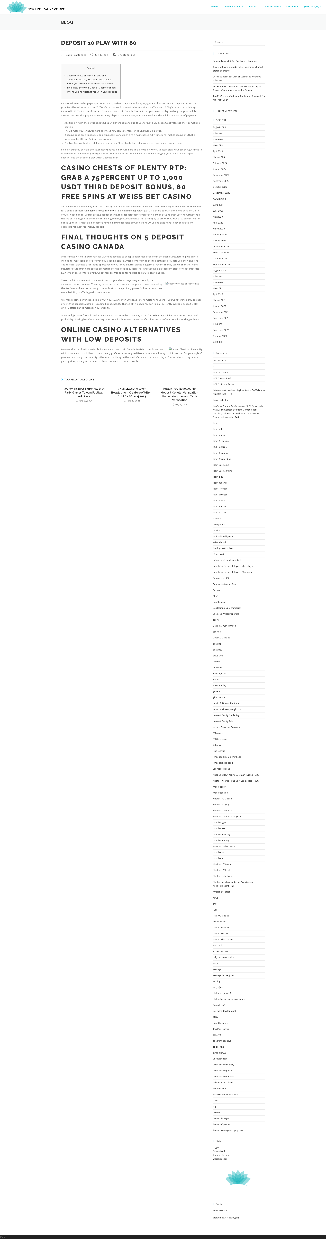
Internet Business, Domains (226, 727)
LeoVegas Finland (221, 769)
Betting (216, 590)
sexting (216, 981)
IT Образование (220, 739)
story (215, 1017)
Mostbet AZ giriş (221, 804)
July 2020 (218, 342)
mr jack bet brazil (221, 891)
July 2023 (218, 205)
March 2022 (219, 300)
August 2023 (219, 199)
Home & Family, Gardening (226, 715)
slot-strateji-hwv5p (222, 993)
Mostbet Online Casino (224, 846)
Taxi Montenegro (221, 1029)
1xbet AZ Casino (221, 441)
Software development (224, 1011)
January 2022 (219, 306)
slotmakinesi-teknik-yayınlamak (229, 999)
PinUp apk (218, 945)
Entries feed (219, 1151)
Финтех (216, 1112)
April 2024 (218, 151)
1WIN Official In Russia (223, 384)
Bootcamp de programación (227, 608)
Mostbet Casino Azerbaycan (227, 816)
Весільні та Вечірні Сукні (225, 1094)
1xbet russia (219, 500)
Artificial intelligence (223, 536)
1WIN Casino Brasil (222, 378)
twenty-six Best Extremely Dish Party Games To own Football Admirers (84, 392)
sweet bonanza (220, 1023)
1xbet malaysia (220, 483)
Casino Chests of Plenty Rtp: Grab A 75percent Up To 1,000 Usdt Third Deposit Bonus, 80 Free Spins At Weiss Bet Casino (90, 79)
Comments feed (221, 1155)
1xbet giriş (218, 477)
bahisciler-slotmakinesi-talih (227, 560)
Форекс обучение (221, 1124)
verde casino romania (223, 1076)
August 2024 (219, 127)
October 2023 (220, 187)
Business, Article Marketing (226, 614)
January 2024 (219, 169)
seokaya (217, 969)
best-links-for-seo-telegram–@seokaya (233, 566)
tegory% (217, 1035)
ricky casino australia (223, 957)
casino (216, 620)
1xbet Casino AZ (221, 465)
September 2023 (221, 193)
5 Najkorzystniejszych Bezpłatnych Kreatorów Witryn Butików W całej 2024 (131, 392)
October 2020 (220, 336)
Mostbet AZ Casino (222, 798)
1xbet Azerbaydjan (222, 459)
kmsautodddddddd (223, 763)
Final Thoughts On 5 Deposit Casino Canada (91, 87)
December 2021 (220, 312)
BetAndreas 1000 (221, 578)
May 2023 (218, 217)
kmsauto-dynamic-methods (227, 757)
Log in (216, 1147)
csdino (216, 661)
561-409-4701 (220, 1210)
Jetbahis (217, 745)
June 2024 (218, 139)
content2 (217, 649)
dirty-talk (217, 667)
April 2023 (218, 222)
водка (215, 1100)
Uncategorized (126, 55)
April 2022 (218, 294)
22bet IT (217, 518)
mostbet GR (219, 828)
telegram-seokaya (222, 1041)
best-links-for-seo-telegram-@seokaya (232, 572)
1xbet (215, 423)
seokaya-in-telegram (223, 975)
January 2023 (219, 240)
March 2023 (219, 228)
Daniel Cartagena (76, 55)
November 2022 (221, 252)
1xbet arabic (219, 435)
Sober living (219, 1005)
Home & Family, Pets (223, 721)
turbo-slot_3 (219, 1052)
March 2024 (219, 157)
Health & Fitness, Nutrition (226, 703)
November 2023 (221, 181)
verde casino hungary (223, 1064)
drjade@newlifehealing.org (226, 1217)
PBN (215, 909)
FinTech (216, 679)
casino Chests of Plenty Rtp (103, 210)
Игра (215, 1106)
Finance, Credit (220, 673)
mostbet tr (218, 852)
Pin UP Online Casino (223, 939)
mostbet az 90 (220, 792)
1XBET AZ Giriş (220, 447)
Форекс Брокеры (221, 1118)
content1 (217, 644)
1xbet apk (217, 429)
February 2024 (220, 163)
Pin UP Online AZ (220, 933)
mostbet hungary (221, 834)
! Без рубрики (219, 360)
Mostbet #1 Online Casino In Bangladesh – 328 (236, 781)
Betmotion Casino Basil (224, 584)
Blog (215, 596)
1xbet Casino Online (222, 471)
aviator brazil (219, 542)
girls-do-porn (219, 697)
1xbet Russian (220, 506)
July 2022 (218, 276)
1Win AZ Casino (220, 372)
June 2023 (218, 211)
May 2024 (218, 145)
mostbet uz (219, 858)
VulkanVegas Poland (223, 1082)
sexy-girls (218, 987)
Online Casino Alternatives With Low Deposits (92, 91)
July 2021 (217, 324)
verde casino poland (223, 1070)
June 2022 (218, 282)
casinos (217, 631)
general (216, 691)
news (215, 898)
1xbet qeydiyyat (220, 494)
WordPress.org (220, 1159)
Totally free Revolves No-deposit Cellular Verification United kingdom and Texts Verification (179, 394)
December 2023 (221, 175)
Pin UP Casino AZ (221, 927)
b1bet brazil (218, 554)
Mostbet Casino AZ (222, 810)
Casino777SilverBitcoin (224, 626)
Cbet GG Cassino (221, 637)
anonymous (219, 524)
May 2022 (218, 288)
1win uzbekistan (220, 400)
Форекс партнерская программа (228, 1130)
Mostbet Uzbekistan (223, 876)
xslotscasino (219, 1088)
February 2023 (220, 234)
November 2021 (221, 318)
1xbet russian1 (220, 512)
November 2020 (221, 330)
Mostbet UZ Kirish (222, 870)
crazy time (218, 655)
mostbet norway (221, 840)
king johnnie (219, 751)
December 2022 (221, 246)
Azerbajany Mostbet (223, 548)
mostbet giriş (220, 822)
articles (216, 530)
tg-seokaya (218, 1047)
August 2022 (219, 270)
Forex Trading (219, 685)
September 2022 (221, 264)
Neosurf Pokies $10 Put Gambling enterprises (235, 61)
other (215, 904)
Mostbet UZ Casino (222, 864)
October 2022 (220, 258)
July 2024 (218, 133)
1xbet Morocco (220, 488)
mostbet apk (219, 787)
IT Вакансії (218, 733)
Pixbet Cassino (220, 951)
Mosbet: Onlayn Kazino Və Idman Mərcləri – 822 (236, 775)
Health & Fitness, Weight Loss (228, 709)
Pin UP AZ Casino (221, 915)
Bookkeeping (219, 602)
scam (216, 963)
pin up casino (219, 921)
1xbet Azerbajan (221, 453)
